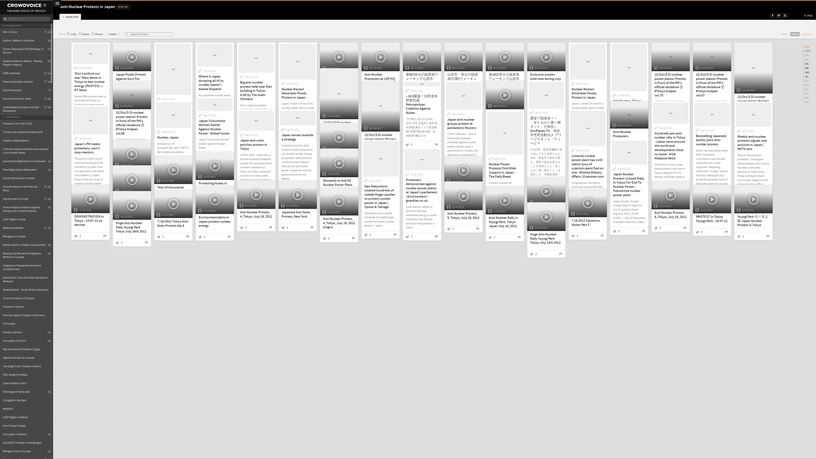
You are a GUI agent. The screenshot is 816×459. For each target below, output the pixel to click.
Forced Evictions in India (17, 99)
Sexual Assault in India (15, 199)
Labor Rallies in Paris (15, 383)
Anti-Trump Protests (14, 426)
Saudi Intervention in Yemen (19, 178)
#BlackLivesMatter (13, 228)
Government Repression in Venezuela (24, 161)
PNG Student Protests (15, 375)
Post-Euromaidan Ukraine (18, 82)
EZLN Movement (12, 90)
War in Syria (10, 32)
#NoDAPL (8, 409)
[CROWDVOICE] (24, 5)
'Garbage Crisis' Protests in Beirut (22, 366)
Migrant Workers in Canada (18, 358)
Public (794, 34)
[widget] (778, 15)
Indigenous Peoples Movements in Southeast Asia (22, 267)
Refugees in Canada (14, 236)
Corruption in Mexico (15, 434)
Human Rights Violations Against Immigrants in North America (21, 209)
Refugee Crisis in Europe (16, 451)
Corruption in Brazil (14, 341)
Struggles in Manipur (15, 400)
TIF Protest (9, 324)
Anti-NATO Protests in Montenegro (22, 443)
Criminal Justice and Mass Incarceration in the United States (26, 150)
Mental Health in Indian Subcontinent (24, 245)
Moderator (806, 34)
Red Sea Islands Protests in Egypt (21, 349)
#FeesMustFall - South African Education (26, 290)
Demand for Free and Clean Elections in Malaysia (25, 279)
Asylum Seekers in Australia (18, 40)
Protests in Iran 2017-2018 (17, 123)
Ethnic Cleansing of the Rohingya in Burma (23, 50)
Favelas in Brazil (12, 332)
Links (73, 34)
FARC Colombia (11, 73)
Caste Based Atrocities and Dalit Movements (21, 109)
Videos (85, 34)
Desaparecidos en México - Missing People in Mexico (22, 63)
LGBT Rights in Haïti (14, 219)
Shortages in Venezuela (16, 392)
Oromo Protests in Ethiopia (18, 298)
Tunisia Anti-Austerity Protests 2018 (22, 132)
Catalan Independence (15, 140)
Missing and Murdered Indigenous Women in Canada (22, 255)
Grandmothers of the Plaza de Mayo (20, 188)
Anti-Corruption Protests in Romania (23, 315)
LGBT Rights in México (15, 417)
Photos (99, 34)
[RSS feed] (785, 15)
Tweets (112, 34)
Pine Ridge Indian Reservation (20, 169)
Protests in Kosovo (13, 307)
